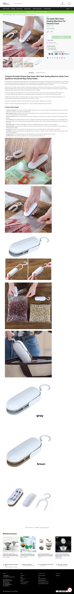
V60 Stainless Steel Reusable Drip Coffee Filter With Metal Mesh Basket (11, 555)
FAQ (39, 577)
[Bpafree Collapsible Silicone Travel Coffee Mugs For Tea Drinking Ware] (46, 544)
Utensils (14, 14)
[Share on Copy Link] (64, 58)
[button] (42, 36)
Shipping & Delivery (42, 580)
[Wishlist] (17, 538)
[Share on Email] (57, 58)
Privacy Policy (23, 583)
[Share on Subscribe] (62, 58)
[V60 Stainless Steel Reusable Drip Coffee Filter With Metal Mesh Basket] (11, 544)
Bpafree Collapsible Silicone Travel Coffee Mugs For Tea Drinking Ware (45, 555)
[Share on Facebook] (50, 58)
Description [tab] (31, 72)
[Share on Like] (48, 58)
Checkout (69, 4)
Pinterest (58, 575)
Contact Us (22, 578)
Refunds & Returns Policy (43, 582)
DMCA (21, 580)
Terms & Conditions (24, 582)
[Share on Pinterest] (55, 58)
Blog (21, 577)
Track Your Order (41, 575)
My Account (62, 4)
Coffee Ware (5, 553)
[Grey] (52, 31)
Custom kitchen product (43, 583)
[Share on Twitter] (52, 58)
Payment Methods (42, 578)
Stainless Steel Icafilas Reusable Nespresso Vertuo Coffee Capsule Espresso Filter (62, 555)
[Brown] (48, 31)
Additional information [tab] (40, 72)
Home (4, 14)
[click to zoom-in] (23, 36)
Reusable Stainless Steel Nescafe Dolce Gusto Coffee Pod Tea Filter (27, 555)
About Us (22, 575)
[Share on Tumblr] (60, 58)
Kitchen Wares (9, 14)
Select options (11, 560)
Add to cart (61, 37)
